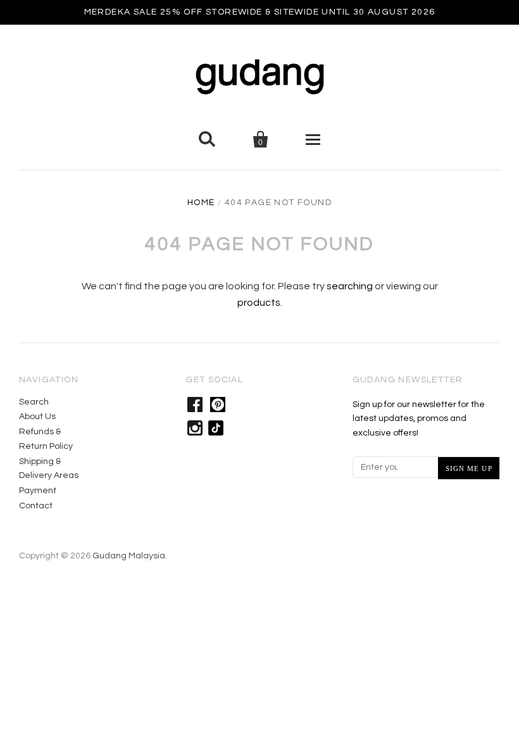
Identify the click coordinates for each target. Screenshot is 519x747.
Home (201, 202)
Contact (36, 505)
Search (34, 402)
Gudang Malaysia (128, 555)
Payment (37, 490)
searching (350, 286)
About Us (37, 416)
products (258, 303)
